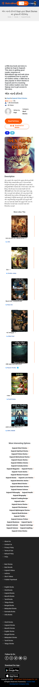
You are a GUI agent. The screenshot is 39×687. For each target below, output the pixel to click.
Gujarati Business (13, 522)
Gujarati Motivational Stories (20, 457)
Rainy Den (10, 305)
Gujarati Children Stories (19, 463)
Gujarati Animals (12, 525)
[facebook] (7, 658)
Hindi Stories (8, 622)
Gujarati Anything (26, 528)
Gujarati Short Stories (19, 98)
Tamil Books (8, 599)
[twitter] (16, 658)
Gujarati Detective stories (19, 481)
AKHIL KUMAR (11, 430)
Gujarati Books (9, 593)
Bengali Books (9, 605)
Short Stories (24, 113)
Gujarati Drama (11, 478)
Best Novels (8, 567)
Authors (7, 573)
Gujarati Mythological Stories (19, 510)
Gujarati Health (27, 492)
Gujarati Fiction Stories (19, 454)
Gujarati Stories (9, 625)
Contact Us (8, 544)
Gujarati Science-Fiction (19, 519)
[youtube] (20, 658)
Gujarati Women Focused (19, 475)
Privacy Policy (9, 547)
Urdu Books (8, 615)
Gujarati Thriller (19, 516)
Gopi (8, 98)
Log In (33, 3)
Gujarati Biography (19, 495)
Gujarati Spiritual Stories (19, 451)
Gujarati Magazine (13, 469)
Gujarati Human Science (19, 489)
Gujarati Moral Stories (19, 483)
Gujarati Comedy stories (19, 466)
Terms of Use (8, 550)
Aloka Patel (11, 336)
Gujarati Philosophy (13, 492)
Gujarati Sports (26, 522)
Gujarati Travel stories (19, 472)
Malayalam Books (10, 608)
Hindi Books (8, 590)
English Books (9, 587)
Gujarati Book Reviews (19, 513)
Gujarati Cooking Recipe (19, 498)
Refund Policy (9, 554)
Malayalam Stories (10, 637)
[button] (22, 3)
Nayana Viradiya (11, 367)
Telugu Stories (9, 643)
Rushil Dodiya (12, 399)
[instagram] (11, 658)
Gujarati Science (12, 528)
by (6, 242)
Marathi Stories (9, 628)
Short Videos (8, 576)
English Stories (9, 631)
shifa (8, 242)
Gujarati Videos (9, 570)
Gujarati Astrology (26, 525)
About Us (7, 541)
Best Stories (8, 564)
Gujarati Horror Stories (19, 504)
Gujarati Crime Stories (19, 531)
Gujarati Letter (19, 501)
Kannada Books (9, 611)
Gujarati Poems (27, 469)
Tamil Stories (8, 640)
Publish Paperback (10, 579)
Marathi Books (9, 596)
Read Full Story (13, 121)
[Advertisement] (19, 42)
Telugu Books (8, 602)
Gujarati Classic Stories (19, 460)
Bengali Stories (9, 634)
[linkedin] (25, 658)
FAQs (6, 557)
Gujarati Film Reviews (19, 507)
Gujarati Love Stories (26, 478)
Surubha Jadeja (12, 273)
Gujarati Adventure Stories (19, 486)
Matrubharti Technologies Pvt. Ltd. (26, 679)
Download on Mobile (19, 126)
